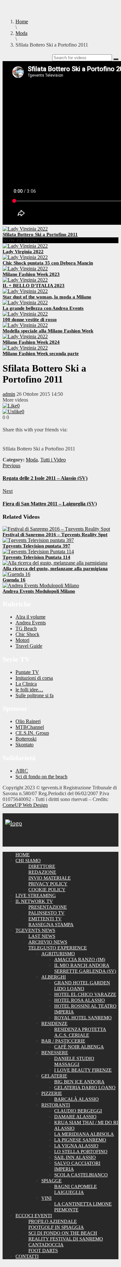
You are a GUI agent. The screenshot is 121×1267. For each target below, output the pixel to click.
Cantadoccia (46, 1244)
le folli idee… (29, 689)
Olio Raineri (28, 721)
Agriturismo (58, 953)
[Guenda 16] (16, 574)
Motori (22, 640)
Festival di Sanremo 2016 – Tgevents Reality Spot (55, 534)
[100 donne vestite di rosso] (25, 314)
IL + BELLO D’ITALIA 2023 (34, 285)
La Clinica (26, 684)
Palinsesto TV (46, 912)
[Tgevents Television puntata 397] (38, 540)
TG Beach (26, 628)
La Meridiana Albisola (84, 1134)
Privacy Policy (47, 883)
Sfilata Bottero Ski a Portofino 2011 (40, 234)
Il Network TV (34, 901)
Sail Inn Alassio (75, 1157)
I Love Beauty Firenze (83, 1070)
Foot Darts (43, 1250)
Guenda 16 (14, 579)
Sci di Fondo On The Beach (62, 1233)
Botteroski (25, 739)
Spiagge (51, 1180)
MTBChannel (29, 727)
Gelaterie (54, 1075)
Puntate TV (27, 672)
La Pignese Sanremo (80, 1139)
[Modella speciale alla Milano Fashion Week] (25, 325)
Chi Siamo (28, 860)
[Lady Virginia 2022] (25, 246)
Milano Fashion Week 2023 (31, 274)
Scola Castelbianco (81, 1174)
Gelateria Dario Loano (85, 1087)
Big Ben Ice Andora (79, 1081)
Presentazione (47, 907)
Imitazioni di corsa (34, 678)
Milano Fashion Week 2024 (31, 342)
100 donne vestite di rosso (30, 319)
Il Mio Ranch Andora (81, 965)
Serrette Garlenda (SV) (85, 971)
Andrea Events (30, 622)
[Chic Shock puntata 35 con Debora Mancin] (25, 257)
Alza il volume (30, 617)
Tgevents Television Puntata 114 (36, 557)
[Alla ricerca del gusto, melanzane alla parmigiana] (55, 563)
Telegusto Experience (57, 947)
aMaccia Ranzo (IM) (79, 959)
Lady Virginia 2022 (23, 251)
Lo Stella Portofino (80, 1151)
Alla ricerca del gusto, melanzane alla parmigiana (55, 568)
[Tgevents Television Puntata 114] (38, 551)
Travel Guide (28, 646)
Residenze (54, 1023)
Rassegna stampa (51, 924)
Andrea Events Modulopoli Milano (39, 591)
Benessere (54, 1052)
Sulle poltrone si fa (34, 695)
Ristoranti (55, 1105)
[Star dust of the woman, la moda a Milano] (25, 291)
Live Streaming (35, 895)
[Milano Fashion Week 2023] (25, 268)
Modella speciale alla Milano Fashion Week (48, 330)
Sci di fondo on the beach (41, 776)
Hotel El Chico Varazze (85, 994)
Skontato (24, 744)
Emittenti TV (45, 918)
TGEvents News (35, 930)
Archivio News (47, 942)
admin (9, 394)
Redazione (42, 872)
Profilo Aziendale (52, 1221)
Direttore (41, 866)
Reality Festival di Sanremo (65, 1238)
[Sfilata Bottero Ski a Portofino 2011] (25, 229)
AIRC (21, 771)
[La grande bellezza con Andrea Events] (25, 302)
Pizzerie (51, 1093)
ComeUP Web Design (25, 805)
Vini (46, 1198)
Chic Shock (27, 634)
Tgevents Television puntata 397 (36, 545)
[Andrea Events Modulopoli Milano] (41, 585)
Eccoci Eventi (33, 1215)
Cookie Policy (47, 889)
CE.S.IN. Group (32, 733)
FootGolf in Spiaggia (56, 1227)
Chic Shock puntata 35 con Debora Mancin (48, 262)
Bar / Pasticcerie (63, 1041)
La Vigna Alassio (76, 1145)
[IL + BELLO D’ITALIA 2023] (25, 280)
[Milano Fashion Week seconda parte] (25, 348)
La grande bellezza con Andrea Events (43, 308)
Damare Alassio (75, 1116)
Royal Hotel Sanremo (83, 1017)
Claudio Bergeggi (78, 1110)
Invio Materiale (49, 878)
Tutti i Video (53, 459)
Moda (32, 459)
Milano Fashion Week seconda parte (41, 353)
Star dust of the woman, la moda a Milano (47, 296)
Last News (41, 936)
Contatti (27, 1256)
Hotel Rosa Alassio (79, 1000)
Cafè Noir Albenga (79, 1046)
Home (22, 854)
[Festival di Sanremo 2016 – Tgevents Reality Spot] (56, 529)
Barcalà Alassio (76, 1099)
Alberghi (53, 977)
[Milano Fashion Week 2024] (25, 336)
